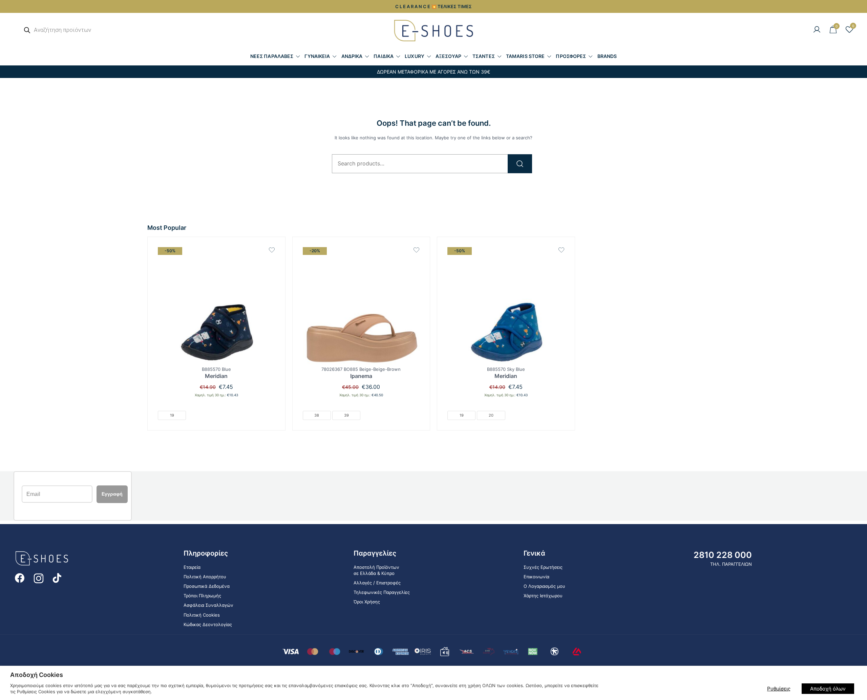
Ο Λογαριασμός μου (544, 586)
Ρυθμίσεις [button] (778, 688)
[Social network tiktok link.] (57, 577)
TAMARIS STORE (525, 56)
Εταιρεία (192, 567)
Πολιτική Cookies (202, 615)
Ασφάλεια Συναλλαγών (208, 605)
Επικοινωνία (536, 576)
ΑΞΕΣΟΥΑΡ (448, 56)
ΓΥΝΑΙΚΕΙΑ (317, 56)
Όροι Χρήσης (367, 601)
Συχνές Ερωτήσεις (543, 567)
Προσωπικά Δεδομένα (207, 586)
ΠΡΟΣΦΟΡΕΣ (571, 56)
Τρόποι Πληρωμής (202, 595)
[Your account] (817, 29)
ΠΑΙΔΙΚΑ (384, 56)
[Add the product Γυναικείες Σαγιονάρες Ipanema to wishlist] (416, 250)
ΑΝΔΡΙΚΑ (352, 56)
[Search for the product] (520, 163)
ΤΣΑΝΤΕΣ (483, 56)
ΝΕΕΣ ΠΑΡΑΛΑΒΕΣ (271, 56)
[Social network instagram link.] (38, 577)
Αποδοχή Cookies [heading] (36, 674)
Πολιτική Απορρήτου (205, 576)
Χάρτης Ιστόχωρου (543, 595)
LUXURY (414, 56)
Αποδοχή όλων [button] (828, 688)
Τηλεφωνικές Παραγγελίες (382, 592)
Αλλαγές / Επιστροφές (377, 582)
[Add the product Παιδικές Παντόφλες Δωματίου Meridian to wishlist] (272, 250)
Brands (607, 56)
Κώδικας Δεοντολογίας (208, 624)
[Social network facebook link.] (19, 577)
